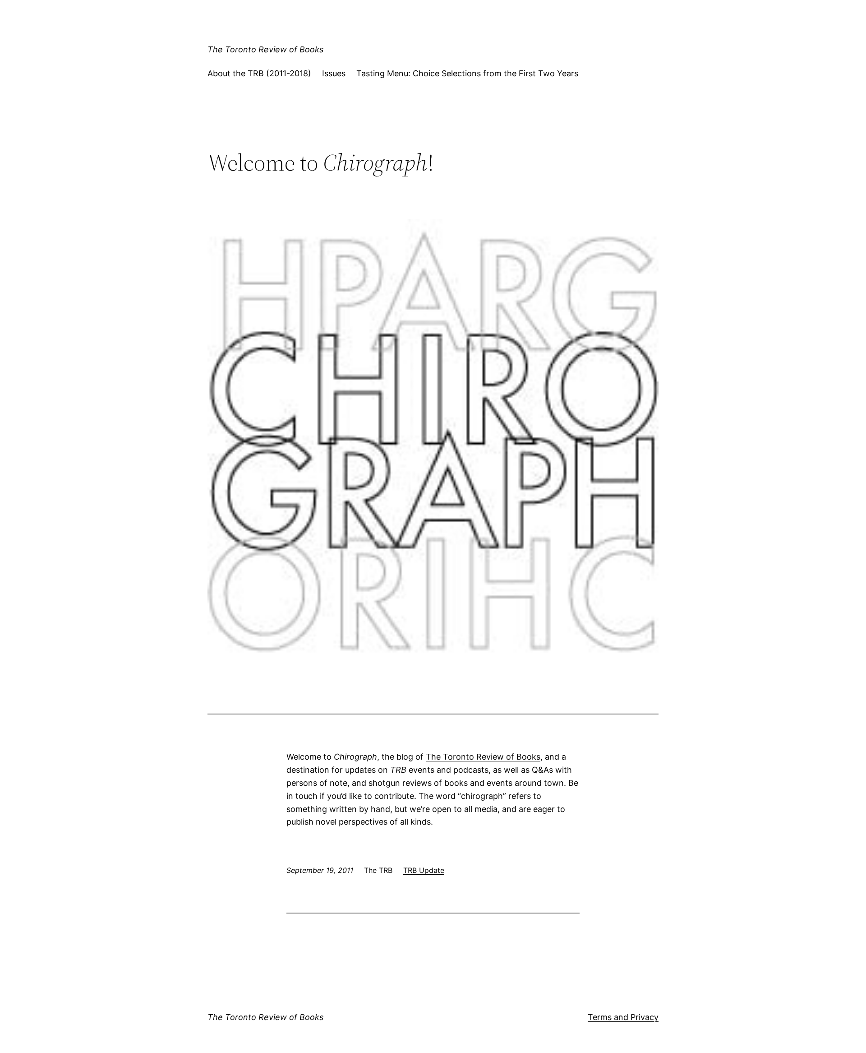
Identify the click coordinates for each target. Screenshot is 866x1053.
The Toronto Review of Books (265, 49)
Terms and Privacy (623, 1017)
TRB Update (423, 870)
